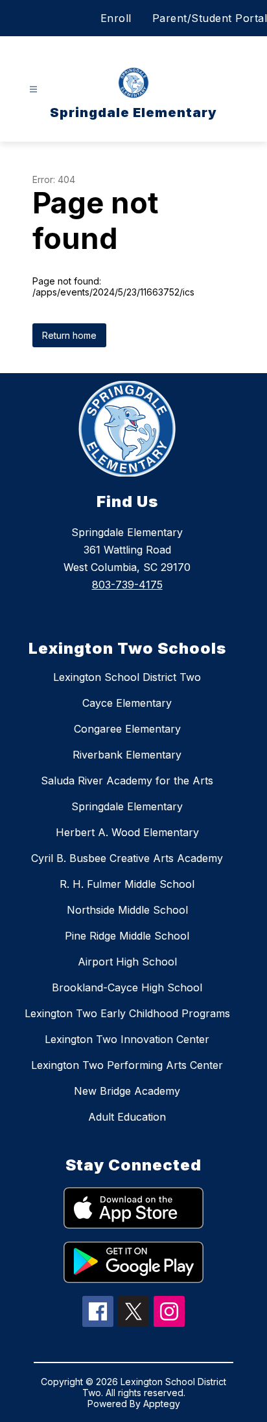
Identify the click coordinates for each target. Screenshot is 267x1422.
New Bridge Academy (127, 1090)
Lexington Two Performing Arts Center (127, 1065)
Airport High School (127, 961)
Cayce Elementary (127, 702)
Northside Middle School (127, 909)
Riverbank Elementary (127, 754)
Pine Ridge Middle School (127, 935)
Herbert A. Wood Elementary (127, 832)
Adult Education (127, 1116)
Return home (69, 335)
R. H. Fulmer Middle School (127, 884)
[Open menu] (33, 89)
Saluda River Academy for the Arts (127, 780)
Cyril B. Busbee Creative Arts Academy (127, 858)
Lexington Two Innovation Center (127, 1039)
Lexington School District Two (127, 677)
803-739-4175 (127, 584)
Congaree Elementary (127, 728)
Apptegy (161, 1403)
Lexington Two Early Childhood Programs (127, 1013)
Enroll (116, 18)
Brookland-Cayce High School (127, 987)
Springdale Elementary (127, 806)
